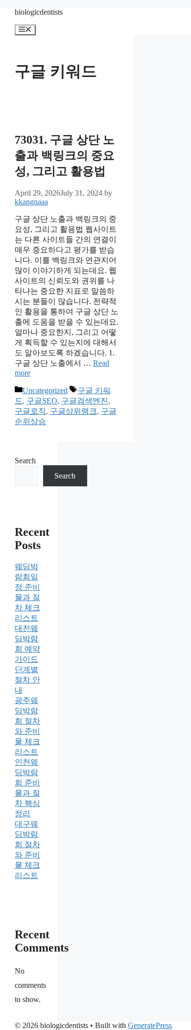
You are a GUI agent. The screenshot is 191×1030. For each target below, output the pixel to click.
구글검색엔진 (84, 401)
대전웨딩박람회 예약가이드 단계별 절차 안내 (27, 659)
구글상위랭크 (73, 411)
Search (25, 460)
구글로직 (30, 411)
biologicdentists (39, 12)
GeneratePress (150, 1025)
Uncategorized (45, 390)
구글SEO (41, 401)
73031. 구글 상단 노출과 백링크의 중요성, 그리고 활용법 (65, 155)
